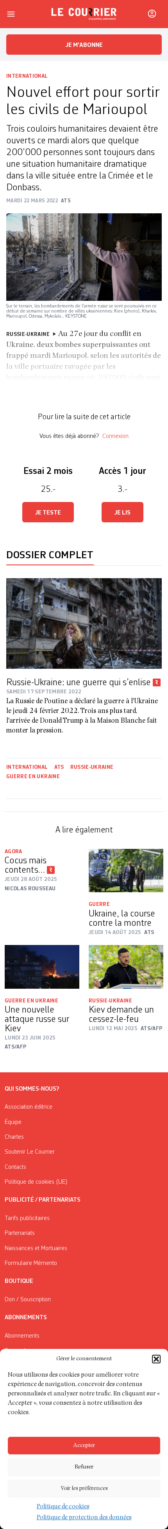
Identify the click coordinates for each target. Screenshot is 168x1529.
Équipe (13, 1122)
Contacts (15, 1167)
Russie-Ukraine (92, 767)
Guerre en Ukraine (33, 776)
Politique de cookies (63, 1507)
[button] (156, 1359)
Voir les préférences (84, 1488)
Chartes (14, 1137)
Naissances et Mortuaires (36, 1248)
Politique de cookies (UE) (36, 1182)
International (27, 76)
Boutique (19, 1281)
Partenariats (20, 1233)
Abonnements (22, 1336)
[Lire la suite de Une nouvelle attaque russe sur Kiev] (42, 966)
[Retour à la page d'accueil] (84, 14)
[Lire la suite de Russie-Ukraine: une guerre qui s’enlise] (84, 623)
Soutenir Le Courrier (30, 1152)
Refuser (84, 1467)
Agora (13, 851)
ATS (59, 767)
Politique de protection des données (84, 1518)
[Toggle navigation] (11, 14)
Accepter (84, 1446)
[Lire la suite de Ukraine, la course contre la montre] (126, 870)
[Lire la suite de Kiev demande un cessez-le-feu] (126, 966)
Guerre (99, 904)
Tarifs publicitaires (27, 1218)
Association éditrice (28, 1107)
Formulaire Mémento (31, 1263)
